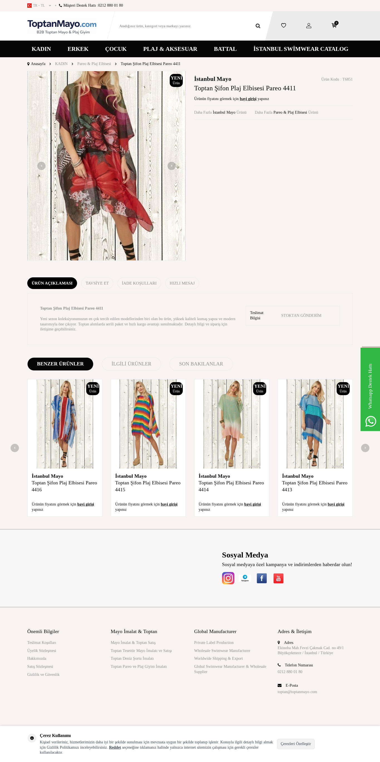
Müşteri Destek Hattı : (93, 5)
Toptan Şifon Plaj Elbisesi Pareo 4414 (231, 486)
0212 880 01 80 (290, 672)
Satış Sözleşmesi (40, 666)
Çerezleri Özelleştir (296, 744)
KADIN (41, 49)
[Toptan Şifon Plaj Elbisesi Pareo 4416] (65, 424)
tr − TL (39, 6)
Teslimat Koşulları (41, 643)
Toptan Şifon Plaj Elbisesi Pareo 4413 (314, 486)
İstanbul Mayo (212, 79)
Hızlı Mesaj (182, 283)
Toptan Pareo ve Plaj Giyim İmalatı (139, 666)
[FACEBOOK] (261, 578)
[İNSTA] (228, 578)
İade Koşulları (139, 283)
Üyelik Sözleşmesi (41, 651)
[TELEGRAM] (245, 578)
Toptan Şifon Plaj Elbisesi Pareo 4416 (64, 486)
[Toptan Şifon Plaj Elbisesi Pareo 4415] (148, 424)
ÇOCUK (116, 49)
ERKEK (78, 49)
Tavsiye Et (97, 283)
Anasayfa (38, 64)
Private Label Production (214, 643)
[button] (41, 166)
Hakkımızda (36, 658)
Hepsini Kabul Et (335, 744)
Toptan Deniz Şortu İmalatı (132, 658)
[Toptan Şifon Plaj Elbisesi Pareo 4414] (231, 424)
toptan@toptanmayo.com (297, 692)
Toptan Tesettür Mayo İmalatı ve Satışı (141, 651)
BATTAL (225, 49)
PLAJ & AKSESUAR (170, 49)
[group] (107, 166)
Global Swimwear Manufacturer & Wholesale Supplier (230, 669)
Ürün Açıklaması (52, 283)
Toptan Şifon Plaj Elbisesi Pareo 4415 (148, 486)
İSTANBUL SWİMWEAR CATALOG (300, 49)
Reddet (115, 747)
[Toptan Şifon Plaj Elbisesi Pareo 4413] (315, 424)
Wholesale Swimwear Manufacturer (222, 651)
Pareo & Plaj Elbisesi (94, 64)
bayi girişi (248, 99)
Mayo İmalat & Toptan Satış (133, 643)
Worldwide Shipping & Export (218, 658)
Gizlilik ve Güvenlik (43, 675)
